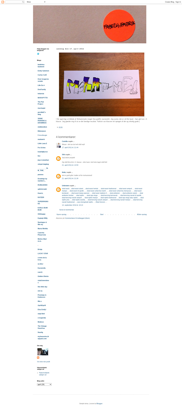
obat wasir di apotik (76, 191)
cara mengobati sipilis (85, 202)
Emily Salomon (43, 71)
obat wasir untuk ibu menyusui (120, 191)
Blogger (99, 404)
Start (101, 214)
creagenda (42, 318)
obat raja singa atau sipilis (128, 198)
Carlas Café (42, 75)
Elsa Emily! (42, 310)
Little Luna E (42, 143)
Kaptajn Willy (43, 218)
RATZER (41, 197)
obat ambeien (115, 193)
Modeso (41, 322)
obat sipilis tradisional (108, 198)
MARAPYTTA (43, 98)
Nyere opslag (61, 214)
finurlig (40, 332)
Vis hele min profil (43, 362)
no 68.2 (40, 264)
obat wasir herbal (92, 189)
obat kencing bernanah (109, 195)
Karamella (42, 268)
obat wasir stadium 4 (99, 193)
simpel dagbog (43, 164)
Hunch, (40, 193)
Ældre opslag (142, 214)
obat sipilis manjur (91, 198)
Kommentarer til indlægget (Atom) (77, 218)
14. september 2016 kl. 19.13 (72, 205)
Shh (63, 155)
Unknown (65, 186)
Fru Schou (41, 148)
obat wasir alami (77, 189)
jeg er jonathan (43, 160)
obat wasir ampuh (125, 189)
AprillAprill (42, 305)
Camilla (65, 141)
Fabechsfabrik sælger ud (44, 374)
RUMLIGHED (42, 185)
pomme (40, 175)
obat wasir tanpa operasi (80, 193)
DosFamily (42, 89)
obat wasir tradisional (108, 189)
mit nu (40, 291)
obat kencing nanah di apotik (130, 195)
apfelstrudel (42, 189)
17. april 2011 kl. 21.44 (70, 147)
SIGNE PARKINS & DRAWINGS (42, 121)
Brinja (40, 249)
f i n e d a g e (42, 135)
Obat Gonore (100, 202)
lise (39, 156)
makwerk (41, 139)
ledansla (41, 94)
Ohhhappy (41, 214)
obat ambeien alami (130, 193)
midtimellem (42, 127)
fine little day (42, 287)
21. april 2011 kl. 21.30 (70, 178)
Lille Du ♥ (41, 85)
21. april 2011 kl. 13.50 (70, 165)
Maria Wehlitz (43, 229)
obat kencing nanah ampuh (72, 198)
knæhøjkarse (43, 152)
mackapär (41, 108)
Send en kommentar (66, 210)
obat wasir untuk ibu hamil (96, 191)
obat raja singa (92, 195)
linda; (64, 172)
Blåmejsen (42, 131)
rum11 (40, 272)
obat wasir (65, 189)
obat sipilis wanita (78, 200)
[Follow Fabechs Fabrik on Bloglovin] (38, 54)
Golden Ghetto (43, 276)
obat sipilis (80, 195)
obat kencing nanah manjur (120, 200)
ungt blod (41, 314)
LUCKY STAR (43, 253)
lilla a (40, 301)
